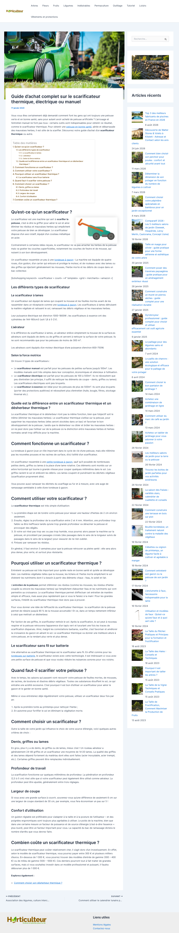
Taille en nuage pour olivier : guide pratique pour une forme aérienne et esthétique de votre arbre (150, 251)
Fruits (56, 5)
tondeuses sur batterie (23, 655)
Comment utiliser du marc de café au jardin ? (157, 419)
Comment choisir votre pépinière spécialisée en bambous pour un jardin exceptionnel (148, 204)
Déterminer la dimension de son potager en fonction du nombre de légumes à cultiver (149, 180)
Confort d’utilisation (28, 196)
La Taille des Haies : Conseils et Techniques (155, 654)
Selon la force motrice (31, 158)
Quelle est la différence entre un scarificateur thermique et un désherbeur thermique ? (51, 162)
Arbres (34, 5)
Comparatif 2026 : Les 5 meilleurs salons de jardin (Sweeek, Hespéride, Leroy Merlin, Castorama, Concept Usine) (150, 227)
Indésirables (83, 5)
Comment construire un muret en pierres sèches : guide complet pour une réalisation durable (149, 298)
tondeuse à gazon (63, 259)
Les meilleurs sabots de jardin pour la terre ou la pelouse (156, 456)
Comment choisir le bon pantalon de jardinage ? (155, 385)
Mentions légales (102, 924)
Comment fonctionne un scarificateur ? (34, 167)
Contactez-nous (101, 928)
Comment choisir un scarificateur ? (32, 184)
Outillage (117, 5)
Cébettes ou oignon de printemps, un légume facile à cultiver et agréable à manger (150, 554)
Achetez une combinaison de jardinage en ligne (154, 402)
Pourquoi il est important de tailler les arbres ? (155, 671)
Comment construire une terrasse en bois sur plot (156, 513)
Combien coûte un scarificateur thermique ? (36, 199)
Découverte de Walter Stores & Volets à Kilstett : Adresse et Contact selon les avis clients (150, 137)
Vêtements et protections (44, 16)
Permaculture (102, 5)
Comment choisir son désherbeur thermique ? (38, 882)
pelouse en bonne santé (78, 126)
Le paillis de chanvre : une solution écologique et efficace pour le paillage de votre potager (150, 365)
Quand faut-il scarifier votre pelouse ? (33, 180)
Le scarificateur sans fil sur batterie (34, 177)
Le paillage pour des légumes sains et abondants (156, 345)
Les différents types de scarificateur (34, 150)
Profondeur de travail (29, 190)
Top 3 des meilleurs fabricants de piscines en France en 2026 (156, 116)
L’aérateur (26, 156)
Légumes (68, 5)
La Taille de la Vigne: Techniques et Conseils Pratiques (156, 688)
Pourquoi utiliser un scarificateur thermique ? (37, 174)
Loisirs (142, 5)
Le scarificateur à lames (32, 153)
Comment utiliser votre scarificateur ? (33, 170)
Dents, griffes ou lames (29, 187)
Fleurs (45, 5)
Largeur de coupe (27, 193)
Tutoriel (131, 5)
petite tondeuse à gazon (59, 461)
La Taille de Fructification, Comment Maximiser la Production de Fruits (149, 708)
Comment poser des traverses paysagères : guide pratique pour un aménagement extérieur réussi (150, 274)
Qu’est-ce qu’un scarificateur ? (29, 146)
